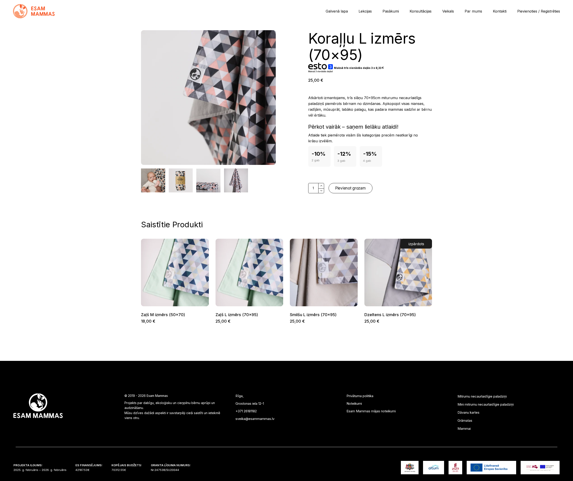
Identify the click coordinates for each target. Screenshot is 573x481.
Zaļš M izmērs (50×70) (163, 314)
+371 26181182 (246, 411)
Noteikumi (354, 403)
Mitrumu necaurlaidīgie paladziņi (482, 396)
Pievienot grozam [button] (141, 321)
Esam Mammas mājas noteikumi (371, 411)
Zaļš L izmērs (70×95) (237, 314)
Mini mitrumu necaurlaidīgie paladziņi (486, 404)
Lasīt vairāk (364, 321)
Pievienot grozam (350, 188)
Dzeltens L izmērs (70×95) (390, 314)
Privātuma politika (359, 396)
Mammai (464, 428)
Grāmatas (465, 420)
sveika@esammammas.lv (254, 419)
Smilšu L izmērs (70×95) (313, 314)
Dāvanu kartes (468, 412)
